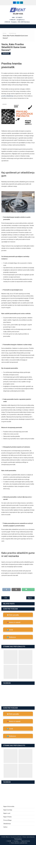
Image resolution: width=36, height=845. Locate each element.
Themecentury (18, 839)
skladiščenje (5, 53)
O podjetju (16, 841)
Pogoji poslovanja (25, 841)
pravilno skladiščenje (7, 96)
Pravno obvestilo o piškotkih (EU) (19, 843)
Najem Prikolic (7, 817)
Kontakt (9, 841)
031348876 (19, 17)
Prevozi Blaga (7, 820)
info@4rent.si (20, 19)
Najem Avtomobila (8, 806)
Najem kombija (7, 810)
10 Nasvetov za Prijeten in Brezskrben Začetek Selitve (7, 598)
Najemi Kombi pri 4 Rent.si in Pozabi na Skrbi (31, 598)
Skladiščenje (7, 823)
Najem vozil (6, 813)
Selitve (5, 827)
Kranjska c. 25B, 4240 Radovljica (20, 22)
